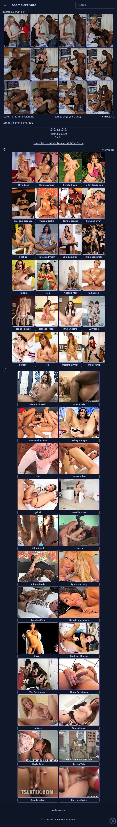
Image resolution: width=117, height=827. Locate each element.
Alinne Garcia (38, 584)
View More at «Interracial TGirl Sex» (58, 143)
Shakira (23, 256)
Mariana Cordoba (23, 220)
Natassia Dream (47, 256)
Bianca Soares (79, 728)
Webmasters (58, 810)
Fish (47, 364)
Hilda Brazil (38, 548)
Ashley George (79, 440)
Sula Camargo (70, 256)
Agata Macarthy (79, 584)
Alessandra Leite (38, 440)
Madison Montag (79, 656)
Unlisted (38, 728)
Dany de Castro (79, 800)
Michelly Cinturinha (79, 620)
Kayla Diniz (38, 764)
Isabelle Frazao (47, 328)
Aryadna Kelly (38, 620)
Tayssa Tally (79, 764)
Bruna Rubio (79, 476)
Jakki (38, 512)
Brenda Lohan (38, 800)
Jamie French (94, 364)
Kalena (23, 292)
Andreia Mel (70, 292)
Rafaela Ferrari (93, 220)
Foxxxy (79, 548)
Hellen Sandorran (94, 184)
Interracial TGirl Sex (13, 11)
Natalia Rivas (79, 512)
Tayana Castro (46, 220)
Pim (38, 476)
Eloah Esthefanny (79, 692)
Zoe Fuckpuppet (37, 692)
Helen (47, 292)
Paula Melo (93, 292)
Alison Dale (79, 404)
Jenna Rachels (23, 328)
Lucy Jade (94, 328)
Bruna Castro (70, 328)
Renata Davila (70, 184)
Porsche (23, 364)
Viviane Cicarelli (38, 404)
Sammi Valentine (24, 116)
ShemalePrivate (24, 5)
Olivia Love (23, 184)
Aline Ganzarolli (93, 256)
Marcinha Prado (70, 364)
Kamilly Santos (70, 220)
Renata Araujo (46, 184)
